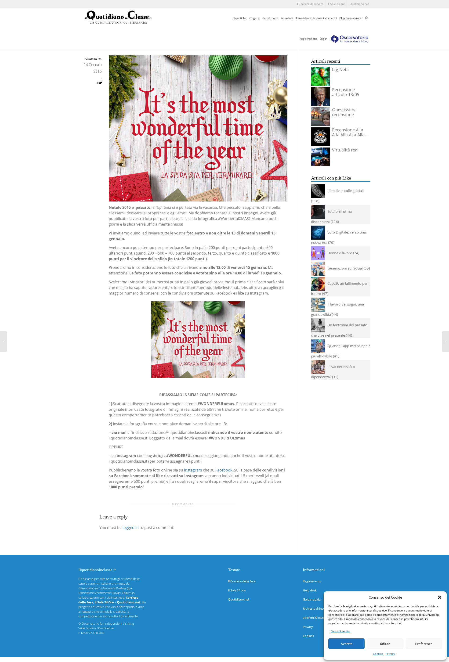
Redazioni (286, 18)
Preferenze (423, 643)
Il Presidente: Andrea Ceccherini (316, 18)
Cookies (378, 654)
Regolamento (312, 581)
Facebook (223, 470)
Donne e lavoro (339, 253)
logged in (131, 527)
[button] (439, 597)
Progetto (254, 18)
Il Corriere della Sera (310, 4)
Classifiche (239, 18)
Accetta (346, 643)
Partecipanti (270, 18)
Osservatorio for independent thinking (108, 623)
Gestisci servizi (340, 631)
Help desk (310, 590)
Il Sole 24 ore (336, 4)
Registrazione (308, 39)
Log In (323, 39)
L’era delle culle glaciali (345, 190)
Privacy (390, 654)
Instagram (193, 470)
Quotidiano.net (359, 4)
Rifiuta (385, 643)
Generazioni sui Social (345, 268)
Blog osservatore (350, 18)
